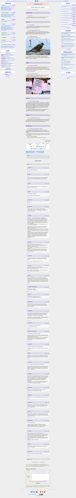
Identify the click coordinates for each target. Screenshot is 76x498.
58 (27, 443)
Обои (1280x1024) (7, 16)
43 (27, 294)
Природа (2, 15)
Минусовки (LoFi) (8, 8)
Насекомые (5, 14)
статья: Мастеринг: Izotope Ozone (67, 47)
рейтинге (46, 144)
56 (27, 420)
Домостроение (5, 21)
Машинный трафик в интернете (67, 13)
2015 (27, 156)
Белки (2, 14)
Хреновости (9, 20)
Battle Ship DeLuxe (4, 34)
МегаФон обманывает (7, 64)
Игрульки (12, 20)
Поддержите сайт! (38, 4)
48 (27, 344)
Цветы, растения (11, 14)
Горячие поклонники (12, 47)
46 (27, 322)
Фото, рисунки (5, 12)
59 (27, 451)
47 (27, 331)
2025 (47, 156)
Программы (4, 32)
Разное (9, 15)
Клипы (2, 21)
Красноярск (6, 15)
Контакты (7, 46)
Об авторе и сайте (6, 44)
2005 (31, 155)
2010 (39, 155)
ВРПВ (7, 52)
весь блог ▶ (8, 68)
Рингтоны (4, 37)
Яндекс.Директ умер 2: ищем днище (68, 15)
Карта (2, 47)
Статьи (3, 24)
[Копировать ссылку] (45, 146)
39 (27, 255)
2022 (41, 156)
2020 (37, 156)
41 (27, 275)
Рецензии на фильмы (8, 25)
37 (27, 215)
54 (27, 402)
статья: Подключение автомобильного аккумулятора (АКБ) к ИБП (67, 69)
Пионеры (64, 26)
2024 (45, 156)
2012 (43, 155)
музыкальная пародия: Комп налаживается (68, 44)
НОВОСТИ (8, 75)
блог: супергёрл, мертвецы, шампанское (68, 64)
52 (27, 387)
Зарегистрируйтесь (36, 464)
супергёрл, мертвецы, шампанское (9, 59)
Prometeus (13, 34)
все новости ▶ (68, 27)
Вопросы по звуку (3, 30)
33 (27, 183)
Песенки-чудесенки (4, 20)
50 (27, 362)
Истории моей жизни (4, 28)
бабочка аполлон (65, 11)
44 (27, 301)
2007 (33, 155)
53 (27, 394)
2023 (43, 156)
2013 (45, 155)
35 (27, 199)
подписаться (45, 33)
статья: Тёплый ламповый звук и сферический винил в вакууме (66, 35)
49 (27, 353)
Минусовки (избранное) (4, 9)
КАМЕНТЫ (8, 76)
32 (27, 174)
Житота (2, 29)
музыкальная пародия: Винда (66, 38)
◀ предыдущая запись (30, 152)
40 (27, 265)
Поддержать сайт (5, 47)
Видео (3, 19)
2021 (39, 156)
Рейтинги (4, 40)
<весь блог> (36, 9)
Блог (4, 42)
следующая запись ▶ (40, 152)
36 (27, 206)
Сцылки (5, 29)
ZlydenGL (31, 301)
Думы (12, 46)
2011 (41, 155)
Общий (2, 41)
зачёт (43, 143)
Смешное (2, 25)
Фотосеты (12, 15)
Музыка (3, 5)
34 (27, 191)
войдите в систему (42, 464)
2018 (33, 156)
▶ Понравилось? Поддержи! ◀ (38, 148)
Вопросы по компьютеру (10, 29)
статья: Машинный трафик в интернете (67, 43)
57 (27, 430)
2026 (27, 157)
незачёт (47, 143)
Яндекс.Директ (8, 27)
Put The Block (9, 34)
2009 (37, 155)
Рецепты (7, 26)
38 (27, 241)
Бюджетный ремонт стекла (69, 17)
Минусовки (10, 41)
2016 (29, 156)
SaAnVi (30, 167)
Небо (8, 14)
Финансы (12, 27)
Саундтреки (10, 9)
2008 (35, 155)
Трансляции (3, 16)
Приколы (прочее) (7, 7)
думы (9, 52)
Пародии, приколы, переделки (5, 6)
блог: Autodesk (64, 67)
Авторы (2, 46)
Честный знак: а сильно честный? (68, 24)
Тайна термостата (66, 22)
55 (27, 411)
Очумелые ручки (3, 27)
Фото (13, 41)
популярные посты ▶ (7, 69)
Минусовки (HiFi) (3, 8)
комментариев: (47, 141)
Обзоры (12, 25)
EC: (38, 495)
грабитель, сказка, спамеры (8, 63)
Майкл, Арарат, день (7, 56)
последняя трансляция (8, 53)
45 (27, 310)
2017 (31, 156)
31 (27, 167)
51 (27, 373)
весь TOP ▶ (68, 49)
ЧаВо (4, 46)
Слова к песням (3, 26)
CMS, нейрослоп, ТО (7, 62)
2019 (35, 156)
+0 (29, 171)
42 (27, 286)
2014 (47, 155)
